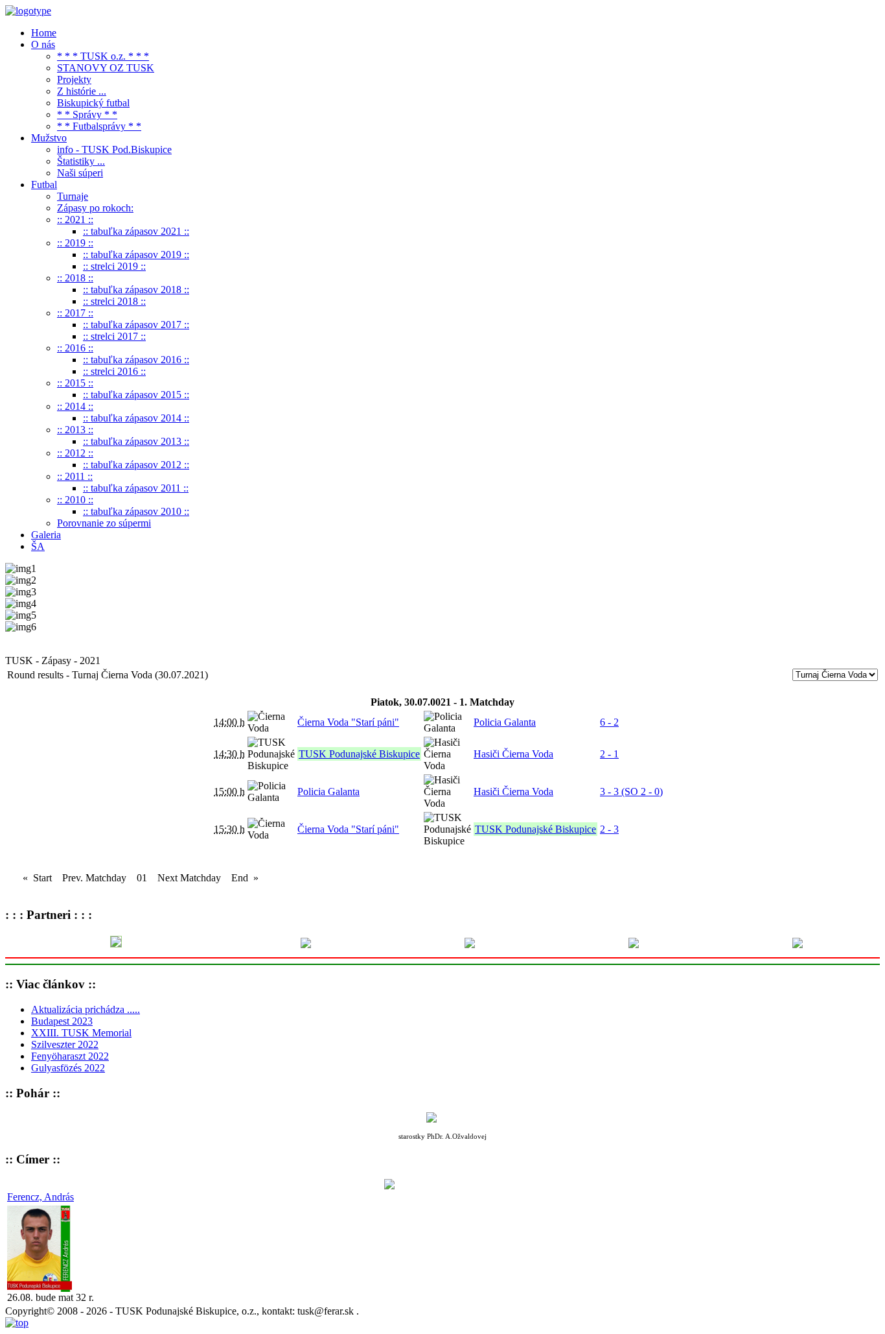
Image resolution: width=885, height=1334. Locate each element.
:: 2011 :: (75, 476)
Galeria (46, 534)
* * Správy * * (87, 114)
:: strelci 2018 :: (114, 301)
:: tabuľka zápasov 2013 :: (136, 441)
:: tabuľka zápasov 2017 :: (136, 324)
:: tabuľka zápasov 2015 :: (136, 394)
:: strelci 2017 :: (114, 336)
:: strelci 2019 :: (114, 266)
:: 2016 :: (75, 347)
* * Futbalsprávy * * (99, 126)
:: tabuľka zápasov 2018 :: (136, 289)
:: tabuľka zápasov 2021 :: (136, 231)
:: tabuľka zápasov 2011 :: (136, 488)
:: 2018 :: (75, 277)
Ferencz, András (40, 1196)
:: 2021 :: (75, 219)
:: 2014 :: (75, 406)
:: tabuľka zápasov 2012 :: (136, 464)
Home (43, 32)
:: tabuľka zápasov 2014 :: (136, 417)
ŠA (38, 546)
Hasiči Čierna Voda (513, 753)
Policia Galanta (505, 722)
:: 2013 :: (75, 429)
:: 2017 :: (75, 312)
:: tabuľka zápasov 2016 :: (136, 359)
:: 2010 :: (75, 499)
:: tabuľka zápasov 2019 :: (136, 254)
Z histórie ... (81, 91)
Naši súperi (80, 172)
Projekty (74, 79)
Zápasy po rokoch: (95, 207)
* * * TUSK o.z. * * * (103, 56)
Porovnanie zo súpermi (104, 523)
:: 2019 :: (75, 242)
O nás (43, 44)
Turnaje (72, 196)
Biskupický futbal (93, 102)
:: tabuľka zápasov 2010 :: (136, 511)
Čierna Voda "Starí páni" (348, 722)
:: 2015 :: (75, 382)
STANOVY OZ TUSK (105, 67)
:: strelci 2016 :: (114, 371)
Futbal (44, 184)
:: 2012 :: (75, 453)
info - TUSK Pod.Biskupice (114, 149)
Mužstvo (49, 137)
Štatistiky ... (81, 161)
